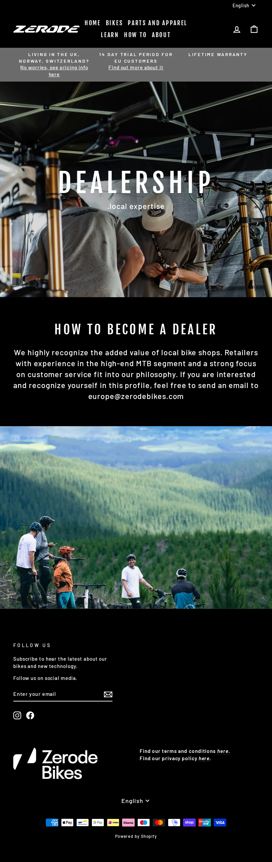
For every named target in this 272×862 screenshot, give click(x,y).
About (161, 34)
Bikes (114, 23)
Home (93, 23)
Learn (110, 34)
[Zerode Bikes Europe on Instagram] (17, 715)
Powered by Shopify (136, 836)
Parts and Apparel (157, 23)
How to (135, 34)
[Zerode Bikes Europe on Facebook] (30, 715)
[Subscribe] (108, 694)
